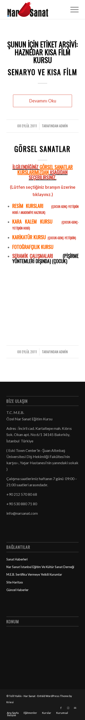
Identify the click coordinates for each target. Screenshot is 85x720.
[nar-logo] (35, 9)
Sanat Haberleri (17, 559)
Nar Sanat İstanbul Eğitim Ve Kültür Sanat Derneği (40, 567)
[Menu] (72, 9)
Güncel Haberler (17, 590)
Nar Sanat (29, 695)
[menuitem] (72, 9)
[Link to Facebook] (60, 707)
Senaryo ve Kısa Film (42, 72)
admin (63, 125)
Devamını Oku (42, 100)
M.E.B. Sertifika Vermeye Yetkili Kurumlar (34, 574)
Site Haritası (14, 582)
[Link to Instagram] (68, 707)
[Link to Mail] (75, 707)
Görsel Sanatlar (42, 148)
